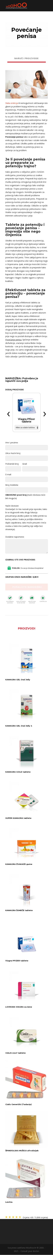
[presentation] (8, 414)
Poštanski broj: (12, 463)
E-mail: (8, 474)
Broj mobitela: (11, 485)
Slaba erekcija (11, 103)
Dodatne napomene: (14, 536)
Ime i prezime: (11, 442)
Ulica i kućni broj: (13, 453)
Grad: (24, 463)
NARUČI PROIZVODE (26, 58)
